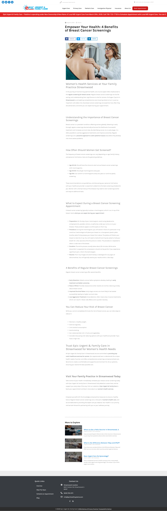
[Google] (12, 2)
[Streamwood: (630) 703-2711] (61, 2)
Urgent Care (66, 8)
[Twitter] (6, 2)
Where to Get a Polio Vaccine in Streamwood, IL (101, 430)
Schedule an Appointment (45, 494)
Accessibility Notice (105, 509)
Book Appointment (140, 8)
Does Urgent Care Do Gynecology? (96, 456)
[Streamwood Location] (61, 485)
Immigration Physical (104, 8)
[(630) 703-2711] (61, 493)
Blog (38, 498)
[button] (70, 38)
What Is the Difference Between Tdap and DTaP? (102, 443)
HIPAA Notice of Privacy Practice (88, 509)
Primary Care (77, 8)
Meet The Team (41, 490)
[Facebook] (3, 2)
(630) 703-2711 (68, 493)
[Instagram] (9, 2)
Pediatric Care (89, 8)
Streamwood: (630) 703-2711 (68, 2)
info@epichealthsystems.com (73, 497)
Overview (39, 486)
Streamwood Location (71, 485)
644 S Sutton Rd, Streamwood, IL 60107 (145, 2)
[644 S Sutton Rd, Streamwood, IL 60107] (134, 2)
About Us (128, 8)
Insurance (118, 8)
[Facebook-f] (70, 501)
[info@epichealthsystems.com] (61, 497)
